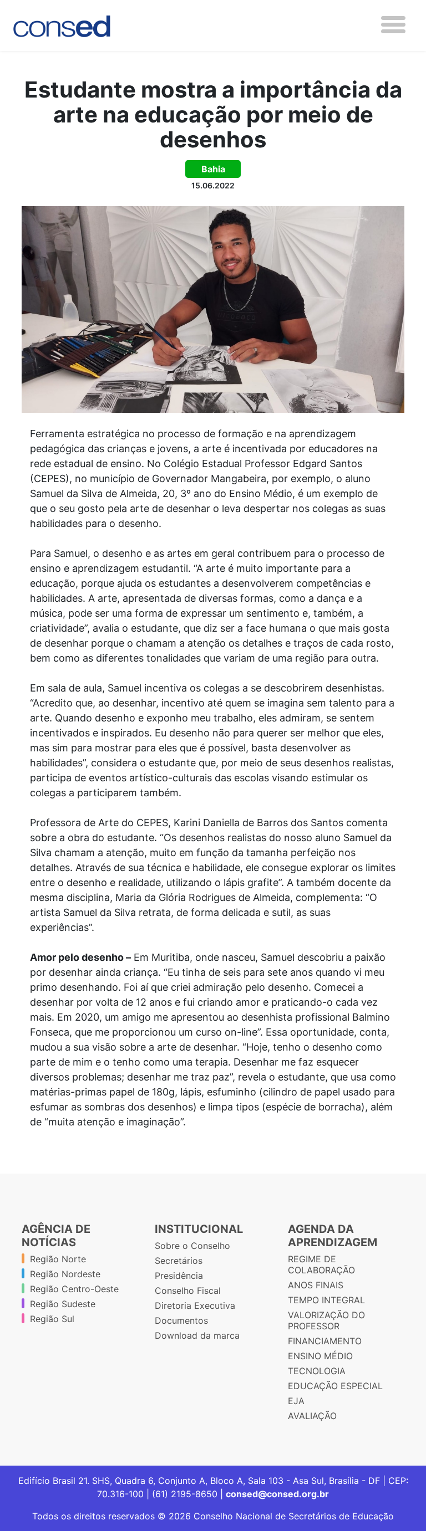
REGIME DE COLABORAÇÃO (321, 1264)
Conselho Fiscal (188, 1290)
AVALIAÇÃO (312, 1415)
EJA (296, 1400)
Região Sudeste (62, 1303)
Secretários (178, 1260)
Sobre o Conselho (192, 1245)
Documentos (181, 1320)
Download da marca (197, 1335)
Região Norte (58, 1258)
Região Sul (52, 1318)
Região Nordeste (65, 1273)
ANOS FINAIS (315, 1285)
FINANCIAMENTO (325, 1340)
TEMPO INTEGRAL (326, 1299)
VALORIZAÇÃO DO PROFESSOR (326, 1320)
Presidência (179, 1275)
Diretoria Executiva (195, 1305)
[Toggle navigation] (393, 24)
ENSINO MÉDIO (320, 1355)
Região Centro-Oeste (74, 1288)
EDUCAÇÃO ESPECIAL (335, 1385)
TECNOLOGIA (317, 1370)
